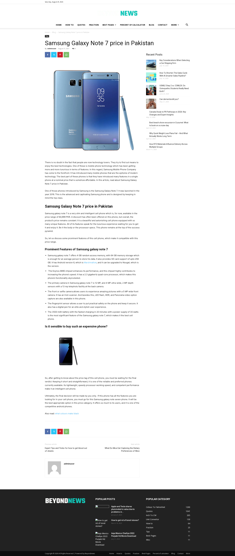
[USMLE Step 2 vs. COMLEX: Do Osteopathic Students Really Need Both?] (151, 90)
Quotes (81, 25)
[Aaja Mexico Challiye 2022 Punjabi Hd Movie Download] (102, 539)
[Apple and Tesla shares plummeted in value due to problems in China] (102, 510)
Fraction (94, 25)
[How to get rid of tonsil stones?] (102, 523)
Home (59, 25)
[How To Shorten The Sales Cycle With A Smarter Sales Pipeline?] (151, 77)
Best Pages (108, 25)
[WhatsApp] (66, 54)
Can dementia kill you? (169, 99)
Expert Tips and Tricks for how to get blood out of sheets (66, 449)
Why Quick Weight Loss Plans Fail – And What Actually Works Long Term (168, 134)
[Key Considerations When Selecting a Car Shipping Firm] (151, 65)
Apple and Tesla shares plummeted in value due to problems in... (123, 509)
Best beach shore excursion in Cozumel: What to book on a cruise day (168, 124)
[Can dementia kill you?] (151, 104)
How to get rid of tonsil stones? (125, 520)
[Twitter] (54, 54)
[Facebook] (47, 54)
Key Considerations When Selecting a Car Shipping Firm (175, 61)
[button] (187, 25)
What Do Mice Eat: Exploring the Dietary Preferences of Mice (122, 449)
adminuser (51, 48)
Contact (162, 25)
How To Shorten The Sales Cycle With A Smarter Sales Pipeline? (173, 74)
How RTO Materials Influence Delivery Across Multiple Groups (168, 145)
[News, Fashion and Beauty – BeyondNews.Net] (117, 13)
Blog (151, 25)
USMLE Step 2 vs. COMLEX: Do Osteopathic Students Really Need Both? (174, 88)
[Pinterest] (60, 54)
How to (69, 25)
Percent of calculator (132, 25)
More (174, 25)
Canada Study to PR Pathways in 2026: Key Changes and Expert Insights (167, 113)
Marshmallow (90, 262)
